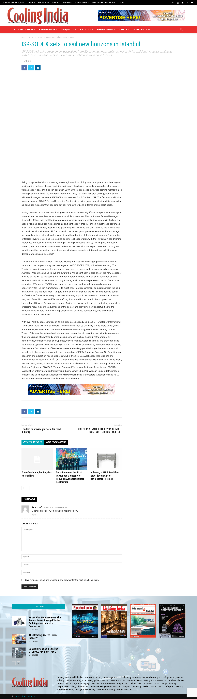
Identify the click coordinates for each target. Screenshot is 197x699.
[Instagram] (178, 2)
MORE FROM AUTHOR (55, 442)
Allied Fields (140, 29)
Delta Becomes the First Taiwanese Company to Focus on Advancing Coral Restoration (70, 477)
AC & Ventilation (23, 29)
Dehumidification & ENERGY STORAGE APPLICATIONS (43, 650)
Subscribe (56, 2)
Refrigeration (47, 29)
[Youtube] (192, 2)
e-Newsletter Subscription (103, 2)
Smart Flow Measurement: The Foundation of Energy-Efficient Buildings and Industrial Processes (45, 622)
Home (31, 2)
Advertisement (80, 2)
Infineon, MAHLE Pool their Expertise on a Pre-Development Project (104, 475)
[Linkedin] (182, 2)
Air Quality (67, 29)
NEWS (31, 37)
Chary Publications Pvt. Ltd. (25, 696)
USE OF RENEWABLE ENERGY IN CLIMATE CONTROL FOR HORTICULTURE (100, 430)
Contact (121, 2)
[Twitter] (187, 2)
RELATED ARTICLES (32, 442)
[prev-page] (23, 488)
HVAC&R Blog (43, 2)
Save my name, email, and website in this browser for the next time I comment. (62, 580)
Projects (85, 29)
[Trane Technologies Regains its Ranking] (37, 459)
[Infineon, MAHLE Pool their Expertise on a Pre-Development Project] (106, 459)
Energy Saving (105, 29)
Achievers (67, 2)
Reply (34, 515)
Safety (123, 29)
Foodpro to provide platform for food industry (41, 430)
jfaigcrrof (37, 507)
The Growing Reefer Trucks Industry (43, 636)
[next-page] (28, 488)
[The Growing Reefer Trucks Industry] (19, 639)
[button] (181, 29)
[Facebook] (173, 2)
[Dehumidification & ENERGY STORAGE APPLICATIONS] (19, 653)
